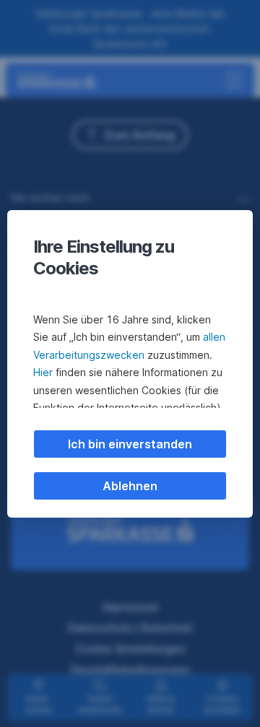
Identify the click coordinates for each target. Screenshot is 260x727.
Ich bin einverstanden (130, 444)
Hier (43, 372)
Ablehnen (130, 486)
